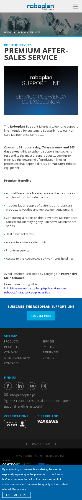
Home (8, 32)
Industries (11, 347)
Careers (48, 358)
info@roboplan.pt (22, 395)
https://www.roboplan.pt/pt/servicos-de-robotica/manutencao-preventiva (35, 290)
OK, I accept (16, 495)
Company (11, 352)
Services (48, 341)
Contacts (11, 363)
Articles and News (17, 358)
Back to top (41, 444)
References (50, 352)
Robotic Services (29, 32)
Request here (41, 316)
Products (11, 341)
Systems (48, 347)
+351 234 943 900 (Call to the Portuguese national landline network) (37, 404)
